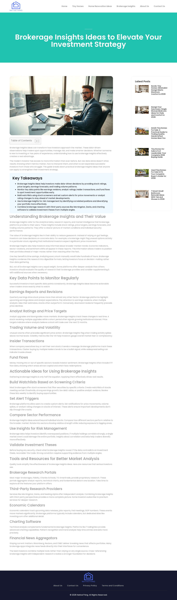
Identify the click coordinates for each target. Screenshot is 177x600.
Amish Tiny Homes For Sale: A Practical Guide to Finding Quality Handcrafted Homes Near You (159, 133)
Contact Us (159, 6)
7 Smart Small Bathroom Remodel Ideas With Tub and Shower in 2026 (157, 195)
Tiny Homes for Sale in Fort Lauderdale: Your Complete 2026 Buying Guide (158, 153)
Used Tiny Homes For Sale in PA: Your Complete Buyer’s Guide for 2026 (158, 174)
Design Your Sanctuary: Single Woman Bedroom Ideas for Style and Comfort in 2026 (159, 112)
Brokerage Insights (126, 6)
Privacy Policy (90, 585)
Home (64, 6)
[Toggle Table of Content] (36, 141)
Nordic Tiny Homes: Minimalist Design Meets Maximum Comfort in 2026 (159, 90)
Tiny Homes (78, 6)
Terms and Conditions (113, 585)
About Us (144, 6)
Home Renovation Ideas (100, 6)
